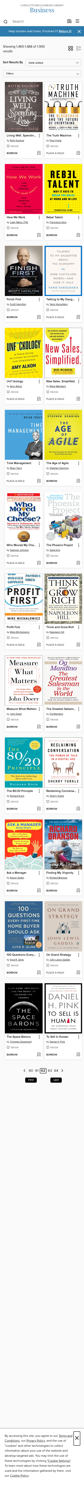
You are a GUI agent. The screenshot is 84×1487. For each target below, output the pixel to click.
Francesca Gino (58, 222)
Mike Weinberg (58, 386)
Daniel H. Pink (57, 1041)
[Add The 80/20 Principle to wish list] (38, 809)
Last (56, 1080)
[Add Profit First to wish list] (38, 645)
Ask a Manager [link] (16, 873)
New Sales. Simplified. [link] (60, 381)
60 (31, 1071)
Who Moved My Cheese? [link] (22, 545)
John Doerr (16, 714)
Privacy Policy (35, 1441)
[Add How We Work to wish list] (38, 235)
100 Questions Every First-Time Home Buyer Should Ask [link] (22, 955)
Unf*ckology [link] (15, 381)
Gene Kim (55, 550)
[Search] (5, 21)
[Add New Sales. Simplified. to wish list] (78, 399)
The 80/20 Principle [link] (20, 791)
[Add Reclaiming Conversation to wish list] (78, 809)
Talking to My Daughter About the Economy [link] (61, 299)
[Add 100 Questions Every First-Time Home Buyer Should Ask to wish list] (38, 972)
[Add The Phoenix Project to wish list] (78, 563)
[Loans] (69, 22)
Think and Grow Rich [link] (60, 627)
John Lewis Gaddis (60, 959)
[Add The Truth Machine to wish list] (78, 153)
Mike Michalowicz (19, 632)
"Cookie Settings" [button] (59, 1461)
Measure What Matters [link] (22, 709)
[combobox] (34, 21)
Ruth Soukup (17, 140)
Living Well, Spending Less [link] (22, 135)
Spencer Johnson (19, 550)
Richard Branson (58, 877)
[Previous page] (24, 1071)
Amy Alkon (16, 386)
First (31, 1080)
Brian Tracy (16, 468)
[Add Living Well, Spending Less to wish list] (38, 153)
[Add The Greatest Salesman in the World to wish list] (78, 727)
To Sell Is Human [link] (57, 1037)
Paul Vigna (56, 140)
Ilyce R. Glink (17, 959)
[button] (70, 50)
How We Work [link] (16, 217)
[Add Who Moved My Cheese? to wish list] (38, 563)
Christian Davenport (21, 1041)
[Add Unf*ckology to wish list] (38, 399)
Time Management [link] (19, 463)
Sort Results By (13, 62)
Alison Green (17, 877)
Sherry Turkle (57, 796)
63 (50, 1071)
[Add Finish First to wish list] (38, 317)
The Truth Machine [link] (58, 135)
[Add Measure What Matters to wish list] (38, 727)
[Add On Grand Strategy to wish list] (78, 972)
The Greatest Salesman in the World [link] (61, 709)
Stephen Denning (59, 468)
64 (56, 1071)
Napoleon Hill (57, 632)
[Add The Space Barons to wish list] (38, 1054)
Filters (10, 73)
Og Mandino (56, 714)
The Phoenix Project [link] (59, 545)
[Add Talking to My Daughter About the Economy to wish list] (78, 317)
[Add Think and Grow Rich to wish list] (78, 645)
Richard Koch (17, 796)
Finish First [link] (14, 299)
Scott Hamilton (18, 304)
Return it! (65, 31)
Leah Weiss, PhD (19, 222)
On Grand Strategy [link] (58, 955)
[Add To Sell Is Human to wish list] (78, 1054)
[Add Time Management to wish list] (38, 481)
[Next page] (62, 1071)
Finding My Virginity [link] (59, 873)
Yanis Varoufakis (59, 304)
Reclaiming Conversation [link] (61, 791)
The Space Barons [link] (19, 1037)
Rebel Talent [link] (54, 217)
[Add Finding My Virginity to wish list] (78, 890)
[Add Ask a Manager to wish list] (38, 890)
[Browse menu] (77, 21)
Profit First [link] (13, 627)
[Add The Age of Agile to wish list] (78, 481)
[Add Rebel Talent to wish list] (78, 235)
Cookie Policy (19, 1476)
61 (36, 1071)
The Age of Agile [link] (57, 463)
